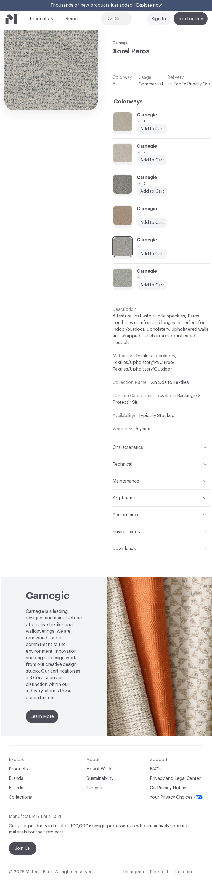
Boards (16, 788)
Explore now (149, 5)
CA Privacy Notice (168, 788)
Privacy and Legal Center (175, 778)
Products (39, 19)
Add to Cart (152, 129)
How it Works (100, 769)
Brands (72, 19)
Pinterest (159, 872)
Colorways (128, 102)
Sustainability (99, 778)
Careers (94, 788)
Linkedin (183, 872)
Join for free (190, 19)
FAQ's (155, 769)
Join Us (22, 848)
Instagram (133, 872)
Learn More (42, 716)
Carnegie (120, 43)
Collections (20, 797)
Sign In (159, 19)
